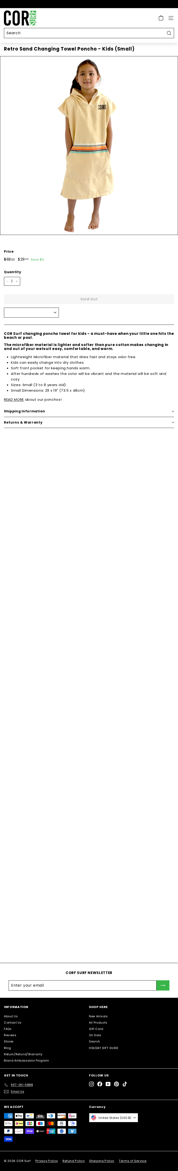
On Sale (95, 1035)
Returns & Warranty (23, 422)
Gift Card (96, 1029)
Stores (9, 1041)
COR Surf (40, 650)
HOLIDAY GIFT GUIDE (103, 1048)
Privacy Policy (46, 1161)
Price (9, 251)
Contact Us (13, 1023)
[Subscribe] (162, 985)
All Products (45, 766)
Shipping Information (24, 411)
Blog (7, 1048)
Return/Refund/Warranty (23, 1054)
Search (94, 1041)
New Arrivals (98, 1016)
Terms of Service (132, 1161)
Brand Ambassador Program (26, 1060)
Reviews (10, 1035)
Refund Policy (74, 1161)
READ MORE (14, 399)
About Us (11, 1016)
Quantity (12, 272)
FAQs (8, 1029)
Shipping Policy (101, 1161)
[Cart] (161, 18)
